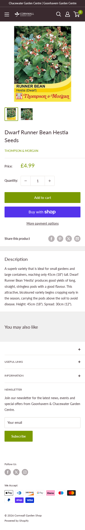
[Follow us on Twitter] (16, 472)
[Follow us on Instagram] (25, 472)
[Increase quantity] (49, 181)
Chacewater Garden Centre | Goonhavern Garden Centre (42, 3)
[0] (77, 14)
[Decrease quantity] (25, 181)
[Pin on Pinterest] (60, 239)
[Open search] (58, 14)
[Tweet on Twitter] (69, 239)
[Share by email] (77, 239)
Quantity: (11, 180)
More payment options (43, 223)
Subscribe (18, 436)
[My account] (67, 14)
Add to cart (42, 198)
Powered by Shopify (17, 520)
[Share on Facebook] (51, 239)
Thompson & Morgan (21, 151)
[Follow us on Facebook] (8, 472)
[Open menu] (7, 14)
